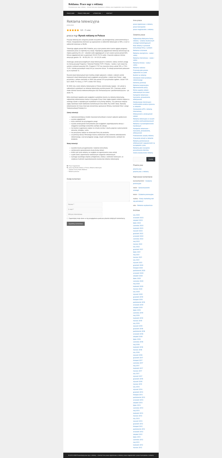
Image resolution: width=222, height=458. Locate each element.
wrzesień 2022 (138, 236)
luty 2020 (136, 292)
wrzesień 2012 (138, 432)
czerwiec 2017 (138, 363)
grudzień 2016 (138, 379)
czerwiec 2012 (138, 439)
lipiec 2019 (137, 310)
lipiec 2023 (137, 223)
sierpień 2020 (138, 276)
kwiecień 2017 (138, 368)
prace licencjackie (139, 27)
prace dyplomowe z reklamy (143, 24)
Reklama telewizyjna (96, 167)
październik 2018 (139, 331)
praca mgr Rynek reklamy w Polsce (79, 167)
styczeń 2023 (138, 231)
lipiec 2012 (136, 437)
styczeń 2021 (137, 262)
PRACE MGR (70, 13)
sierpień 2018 (137, 336)
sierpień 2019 (137, 307)
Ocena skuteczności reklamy (143, 153)
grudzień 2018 (138, 329)
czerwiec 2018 (138, 342)
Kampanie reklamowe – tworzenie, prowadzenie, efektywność (141, 97)
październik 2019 (139, 302)
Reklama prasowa (74, 171)
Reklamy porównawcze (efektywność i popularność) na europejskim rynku (144, 143)
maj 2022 (136, 241)
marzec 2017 (137, 371)
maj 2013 (136, 410)
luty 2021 (136, 260)
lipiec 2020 (137, 278)
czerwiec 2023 (138, 225)
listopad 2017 (137, 360)
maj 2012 (136, 442)
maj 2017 (136, 366)
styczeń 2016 (137, 381)
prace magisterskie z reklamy (143, 29)
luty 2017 (136, 373)
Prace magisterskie (74, 166)
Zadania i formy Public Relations (78, 169)
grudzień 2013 (138, 392)
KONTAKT (109, 13)
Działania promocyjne (146, 194)
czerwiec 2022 (138, 239)
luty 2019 (136, 323)
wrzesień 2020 (138, 273)
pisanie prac (137, 169)
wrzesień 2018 (138, 334)
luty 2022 (136, 247)
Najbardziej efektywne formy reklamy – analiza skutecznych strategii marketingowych (143, 41)
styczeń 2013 (137, 421)
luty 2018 (136, 352)
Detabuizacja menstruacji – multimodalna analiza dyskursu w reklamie (144, 104)
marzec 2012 (137, 447)
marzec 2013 (137, 416)
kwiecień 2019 (138, 318)
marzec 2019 (137, 321)
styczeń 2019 (137, 326)
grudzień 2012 (138, 424)
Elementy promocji (139, 83)
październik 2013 (139, 397)
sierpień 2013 (137, 403)
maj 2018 (136, 344)
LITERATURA (97, 13)
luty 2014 (136, 387)
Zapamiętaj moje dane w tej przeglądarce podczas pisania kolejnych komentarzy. (97, 218)
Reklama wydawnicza (144, 205)
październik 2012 (139, 429)
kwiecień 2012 (138, 445)
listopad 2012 (137, 426)
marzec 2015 (137, 384)
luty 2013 (136, 418)
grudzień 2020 (138, 265)
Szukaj (150, 159)
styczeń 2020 (138, 294)
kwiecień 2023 (138, 228)
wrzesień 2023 (138, 218)
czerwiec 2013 (138, 408)
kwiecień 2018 (138, 347)
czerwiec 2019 (138, 313)
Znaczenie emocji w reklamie (143, 138)
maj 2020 (136, 284)
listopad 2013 (138, 395)
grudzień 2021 (138, 249)
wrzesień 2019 (138, 305)
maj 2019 (136, 315)
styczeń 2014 (137, 389)
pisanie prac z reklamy (141, 171)
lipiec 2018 (136, 339)
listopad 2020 (138, 268)
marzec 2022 (137, 244)
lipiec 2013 (137, 405)
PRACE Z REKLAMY (84, 13)
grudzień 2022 (138, 233)
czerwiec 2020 (138, 281)
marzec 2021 (137, 257)
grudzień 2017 (138, 358)
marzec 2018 (137, 350)
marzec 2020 (137, 289)
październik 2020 (139, 270)
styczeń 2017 (137, 376)
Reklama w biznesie (140, 50)
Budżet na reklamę (139, 75)
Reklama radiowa (139, 68)
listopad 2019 (138, 299)
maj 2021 (136, 255)
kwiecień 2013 (138, 413)
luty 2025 (136, 215)
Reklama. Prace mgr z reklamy (86, 4)
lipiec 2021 (136, 252)
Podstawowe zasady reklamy (143, 135)
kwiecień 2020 (138, 286)
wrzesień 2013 (138, 400)
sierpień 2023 (138, 220)
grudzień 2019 (138, 297)
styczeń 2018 (137, 355)
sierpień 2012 (137, 434)
